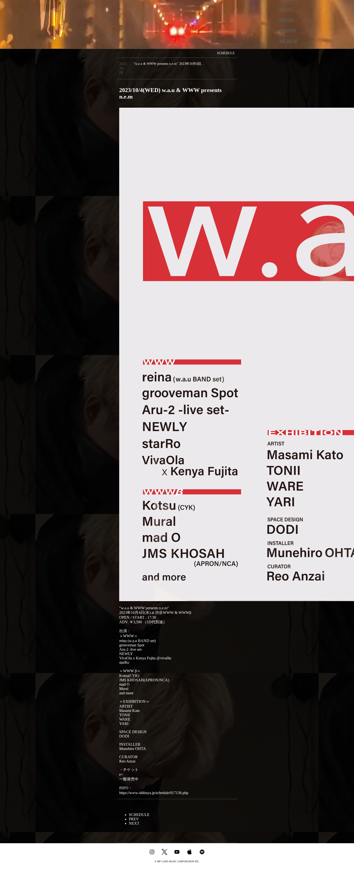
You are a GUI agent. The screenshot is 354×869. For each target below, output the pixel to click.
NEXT (134, 823)
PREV (134, 819)
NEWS (286, 9)
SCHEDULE (139, 815)
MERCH (288, 41)
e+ (121, 774)
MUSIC (287, 19)
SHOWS (287, 30)
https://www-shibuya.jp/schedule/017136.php (153, 793)
